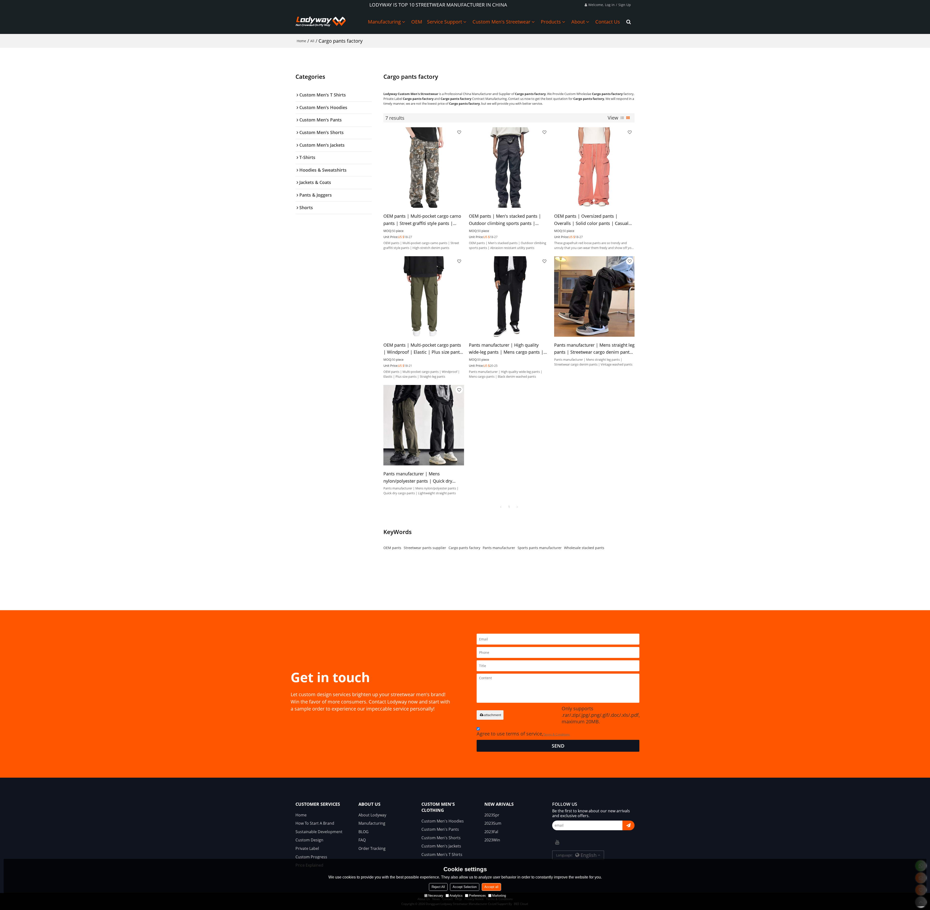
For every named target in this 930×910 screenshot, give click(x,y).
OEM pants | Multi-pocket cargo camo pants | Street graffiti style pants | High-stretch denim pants (422, 220)
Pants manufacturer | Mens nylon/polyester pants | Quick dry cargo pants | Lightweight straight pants (417, 478)
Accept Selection (465, 887)
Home (301, 41)
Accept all (491, 887)
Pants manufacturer (499, 547)
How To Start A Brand (314, 823)
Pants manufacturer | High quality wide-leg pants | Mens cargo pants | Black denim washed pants (506, 349)
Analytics (456, 895)
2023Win (492, 840)
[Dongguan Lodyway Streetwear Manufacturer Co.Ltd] (320, 22)
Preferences (477, 895)
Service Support (444, 21)
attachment (492, 715)
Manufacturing (384, 21)
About (578, 21)
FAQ (362, 840)
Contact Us (607, 21)
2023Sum (492, 823)
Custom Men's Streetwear (501, 21)
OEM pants (392, 547)
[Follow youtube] (557, 842)
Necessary (435, 895)
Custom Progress (311, 857)
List (622, 117)
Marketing (499, 895)
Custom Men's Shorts (441, 837)
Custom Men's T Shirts (441, 854)
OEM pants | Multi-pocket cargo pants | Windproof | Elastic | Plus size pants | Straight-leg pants (422, 349)
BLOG (363, 831)
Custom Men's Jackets (441, 846)
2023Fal (491, 831)
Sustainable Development (318, 831)
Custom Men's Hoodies (442, 821)
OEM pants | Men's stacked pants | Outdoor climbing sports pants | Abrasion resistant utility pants (505, 220)
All (312, 41)
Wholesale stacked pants (584, 547)
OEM (416, 21)
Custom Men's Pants (440, 829)
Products (551, 21)
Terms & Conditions (556, 734)
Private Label (307, 848)
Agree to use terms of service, (523, 733)
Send (558, 745)
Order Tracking (372, 848)
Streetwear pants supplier (425, 547)
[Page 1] (500, 507)
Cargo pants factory (464, 547)
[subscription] (628, 825)
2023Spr (491, 815)
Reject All (438, 887)
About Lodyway (372, 815)
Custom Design (309, 840)
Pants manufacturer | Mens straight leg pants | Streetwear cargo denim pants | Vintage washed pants (594, 349)
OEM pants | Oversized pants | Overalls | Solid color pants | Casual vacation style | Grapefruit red (591, 220)
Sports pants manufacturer (540, 547)
